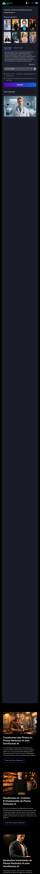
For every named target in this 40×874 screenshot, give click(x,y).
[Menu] (32, 3)
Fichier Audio (18, 48)
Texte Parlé (7, 48)
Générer (20, 85)
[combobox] (18, 69)
